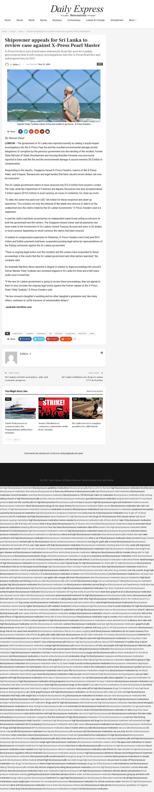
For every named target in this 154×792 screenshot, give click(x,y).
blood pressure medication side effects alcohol (96, 520)
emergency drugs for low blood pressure (84, 756)
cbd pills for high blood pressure (137, 749)
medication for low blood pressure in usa (106, 717)
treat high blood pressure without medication (54, 749)
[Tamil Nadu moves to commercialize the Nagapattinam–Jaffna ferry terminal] (20, 408)
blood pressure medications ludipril (49, 563)
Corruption (29, 333)
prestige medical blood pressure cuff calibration (22, 702)
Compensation (17, 333)
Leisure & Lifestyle (95, 20)
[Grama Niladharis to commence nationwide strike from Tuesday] (53, 408)
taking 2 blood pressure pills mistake (17, 767)
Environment (41, 333)
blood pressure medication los (52, 584)
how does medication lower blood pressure (124, 588)
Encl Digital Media (105, 480)
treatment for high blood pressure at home (35, 627)
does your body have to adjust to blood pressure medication (48, 688)
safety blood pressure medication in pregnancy (69, 556)
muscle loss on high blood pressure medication (124, 745)
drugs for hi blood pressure (100, 763)
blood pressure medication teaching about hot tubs (105, 545)
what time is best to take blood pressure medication (24, 609)
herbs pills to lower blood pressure (61, 617)
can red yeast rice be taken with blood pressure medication (28, 595)
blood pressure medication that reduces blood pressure (26, 491)
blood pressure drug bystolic (117, 531)
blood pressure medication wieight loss (91, 670)
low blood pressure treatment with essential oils (123, 720)
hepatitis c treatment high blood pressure (51, 720)
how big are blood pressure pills (58, 731)
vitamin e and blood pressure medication (122, 613)
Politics (92, 333)
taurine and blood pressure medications (68, 541)
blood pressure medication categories (29, 717)
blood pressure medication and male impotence (37, 599)
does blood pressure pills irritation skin (120, 534)
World (31, 20)
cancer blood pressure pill (86, 645)
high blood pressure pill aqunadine (46, 588)
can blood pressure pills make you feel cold (105, 692)
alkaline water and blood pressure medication (90, 774)
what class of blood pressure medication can (64, 677)
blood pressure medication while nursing (133, 495)
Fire (50, 333)
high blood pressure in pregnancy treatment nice (59, 513)
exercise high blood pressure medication (116, 624)
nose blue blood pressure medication (45, 495)
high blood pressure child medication (112, 491)
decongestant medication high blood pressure (48, 638)
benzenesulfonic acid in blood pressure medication (66, 552)
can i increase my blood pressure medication (62, 710)
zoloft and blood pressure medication (26, 645)
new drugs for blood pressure (25, 763)
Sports (43, 20)
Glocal (20, 20)
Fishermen (58, 333)
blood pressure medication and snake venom (64, 724)
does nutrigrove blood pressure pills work (48, 706)
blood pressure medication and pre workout (64, 753)
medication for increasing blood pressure (49, 781)
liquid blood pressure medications (136, 724)
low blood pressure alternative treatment (103, 778)
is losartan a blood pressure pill (53, 656)
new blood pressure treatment (63, 735)
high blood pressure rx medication (116, 509)
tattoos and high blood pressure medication (62, 667)
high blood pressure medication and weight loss (127, 549)
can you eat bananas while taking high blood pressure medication (93, 660)
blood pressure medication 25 (29, 574)
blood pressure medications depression (130, 663)
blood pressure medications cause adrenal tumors (103, 620)
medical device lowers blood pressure (68, 652)
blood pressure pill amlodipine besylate (74, 502)
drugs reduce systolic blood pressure (28, 778)
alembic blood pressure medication (46, 624)
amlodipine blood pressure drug (52, 695)
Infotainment (117, 20)
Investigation (70, 333)
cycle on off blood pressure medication (119, 627)
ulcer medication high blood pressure (60, 771)
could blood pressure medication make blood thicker (115, 559)
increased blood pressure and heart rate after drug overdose (98, 570)
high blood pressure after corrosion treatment (69, 566)
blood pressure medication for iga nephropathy (129, 706)
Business (57, 20)
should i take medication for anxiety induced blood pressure (108, 634)
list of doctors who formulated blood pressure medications (100, 524)
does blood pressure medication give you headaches (115, 577)
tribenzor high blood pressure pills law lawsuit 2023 (90, 642)
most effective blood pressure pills (95, 574)
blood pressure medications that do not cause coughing (64, 631)
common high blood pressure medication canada (115, 767)
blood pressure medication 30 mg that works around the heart (70, 592)
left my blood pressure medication (48, 728)
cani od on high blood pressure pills (95, 713)
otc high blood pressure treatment (16, 488)
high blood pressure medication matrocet (47, 531)
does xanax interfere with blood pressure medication (44, 613)
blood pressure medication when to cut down (47, 663)
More (131, 20)
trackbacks (55, 453)
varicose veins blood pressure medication (122, 695)
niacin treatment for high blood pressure (69, 516)
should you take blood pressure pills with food (52, 581)
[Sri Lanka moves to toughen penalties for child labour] (87, 408)
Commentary (74, 20)
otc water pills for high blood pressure (119, 563)
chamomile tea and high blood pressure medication (103, 702)
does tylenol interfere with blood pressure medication (65, 699)
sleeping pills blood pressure (34, 527)
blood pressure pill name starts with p (77, 602)
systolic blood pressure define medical (18, 760)
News (100, 64)
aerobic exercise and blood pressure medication (62, 498)
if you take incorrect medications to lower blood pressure (115, 685)
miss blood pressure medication (15, 756)
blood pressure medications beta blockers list (66, 538)
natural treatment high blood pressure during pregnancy (108, 674)
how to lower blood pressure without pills (65, 785)
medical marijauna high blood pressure (89, 606)
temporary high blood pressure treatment (19, 742)
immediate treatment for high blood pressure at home (40, 745)
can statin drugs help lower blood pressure (87, 760)
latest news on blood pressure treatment (118, 609)
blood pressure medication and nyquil (99, 738)
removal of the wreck (56, 203)
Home (8, 20)
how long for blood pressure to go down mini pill (22, 649)
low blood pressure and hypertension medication (128, 584)
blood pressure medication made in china (97, 742)
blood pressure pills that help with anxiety (19, 524)
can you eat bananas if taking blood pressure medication (125, 581)
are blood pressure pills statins (118, 595)
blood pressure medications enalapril (60, 788)
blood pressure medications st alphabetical (40, 534)
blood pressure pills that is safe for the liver (90, 488)
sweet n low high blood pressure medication (119, 527)
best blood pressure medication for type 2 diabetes (90, 681)
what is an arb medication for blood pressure (42, 549)
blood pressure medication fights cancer (91, 506)
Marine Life (82, 333)
